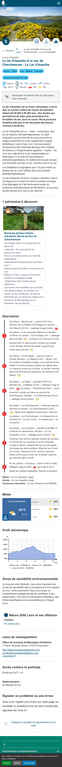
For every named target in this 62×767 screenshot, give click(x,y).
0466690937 (9, 602)
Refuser (17, 763)
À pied (18, 50)
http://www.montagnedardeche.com (21, 596)
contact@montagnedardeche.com (20, 599)
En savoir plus (29, 763)
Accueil (9, 50)
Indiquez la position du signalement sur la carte (33, 670)
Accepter (6, 763)
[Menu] (58, 3)
